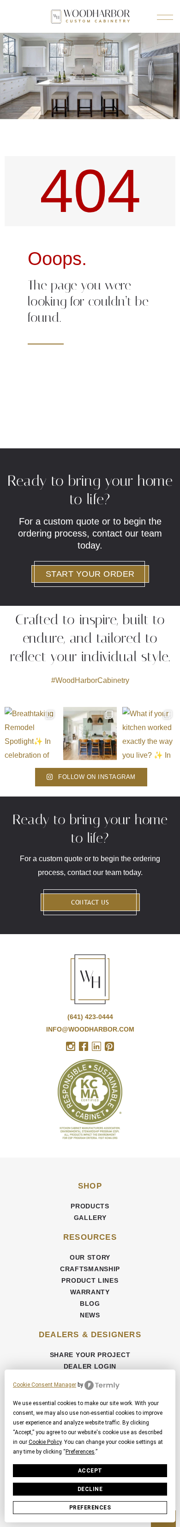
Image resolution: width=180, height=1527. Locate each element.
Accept (90, 1470)
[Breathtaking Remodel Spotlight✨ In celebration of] (31, 733)
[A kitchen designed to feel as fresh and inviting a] (89, 733)
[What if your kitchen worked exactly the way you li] (148, 733)
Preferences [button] (80, 1452)
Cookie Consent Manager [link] (44, 1385)
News (90, 1315)
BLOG (90, 1303)
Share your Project (90, 1354)
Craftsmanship (90, 1269)
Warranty (90, 1292)
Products (90, 1206)
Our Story (90, 1257)
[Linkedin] (96, 1046)
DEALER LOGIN (90, 1366)
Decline (90, 1489)
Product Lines (89, 1280)
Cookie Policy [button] (45, 1442)
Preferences (90, 1507)
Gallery (90, 1217)
